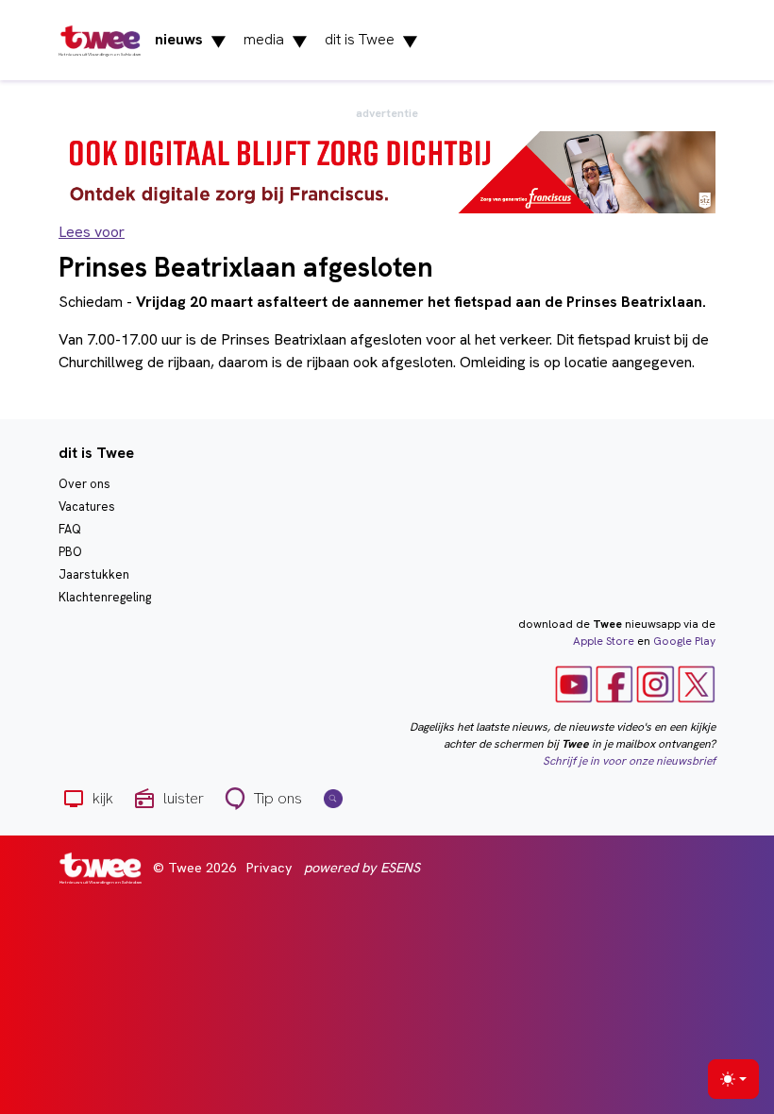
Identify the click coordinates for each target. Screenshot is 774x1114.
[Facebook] (614, 683)
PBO (70, 552)
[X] (696, 683)
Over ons (84, 484)
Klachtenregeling (105, 597)
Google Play (684, 641)
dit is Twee (371, 40)
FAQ (70, 529)
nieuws (191, 40)
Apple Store (603, 641)
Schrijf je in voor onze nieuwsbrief (629, 760)
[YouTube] (574, 683)
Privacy (269, 867)
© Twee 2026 (194, 867)
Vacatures (87, 506)
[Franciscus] (387, 171)
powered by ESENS (362, 867)
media (276, 40)
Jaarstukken (94, 574)
